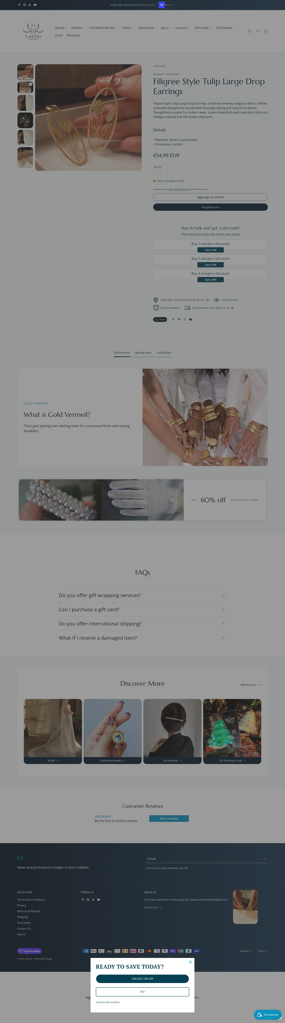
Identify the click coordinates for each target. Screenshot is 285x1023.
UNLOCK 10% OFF (142, 979)
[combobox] (162, 5)
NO (142, 992)
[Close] (190, 962)
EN (161, 5)
